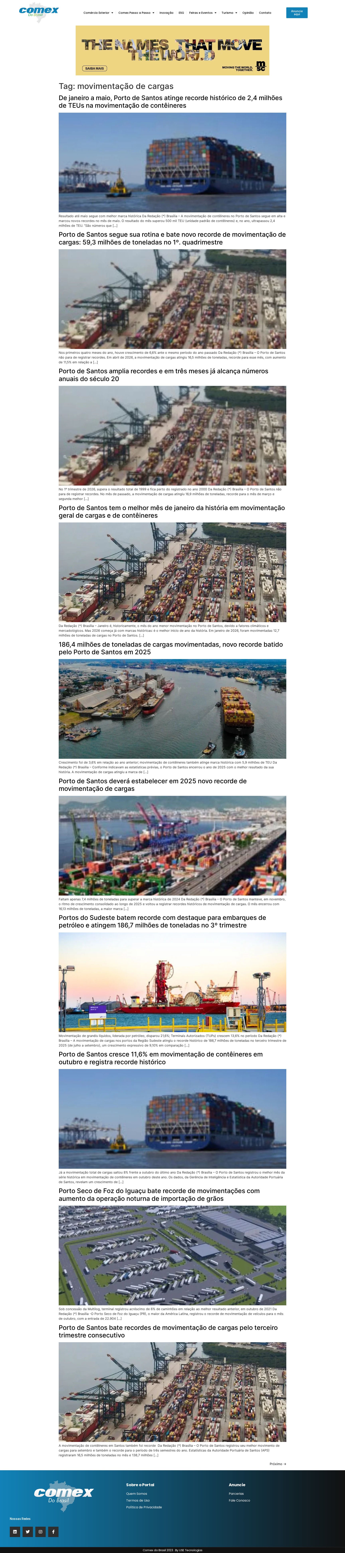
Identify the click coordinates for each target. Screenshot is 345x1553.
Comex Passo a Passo (134, 13)
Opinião (248, 13)
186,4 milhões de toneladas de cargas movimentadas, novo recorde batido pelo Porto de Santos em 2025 (171, 648)
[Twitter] (28, 1532)
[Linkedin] (15, 1532)
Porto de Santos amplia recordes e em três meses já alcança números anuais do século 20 (163, 374)
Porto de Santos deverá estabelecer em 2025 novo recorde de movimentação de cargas (153, 784)
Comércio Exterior (96, 13)
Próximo (278, 1464)
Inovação (166, 13)
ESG (181, 13)
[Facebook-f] (53, 1532)
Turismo (227, 13)
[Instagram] (40, 1532)
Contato (265, 13)
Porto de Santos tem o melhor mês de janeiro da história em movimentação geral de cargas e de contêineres (172, 511)
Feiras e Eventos (201, 13)
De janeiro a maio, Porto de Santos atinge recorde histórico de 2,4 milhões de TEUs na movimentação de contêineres (170, 101)
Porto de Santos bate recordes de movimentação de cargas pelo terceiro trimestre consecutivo (168, 1331)
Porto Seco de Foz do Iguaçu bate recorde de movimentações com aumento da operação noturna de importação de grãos (159, 1194)
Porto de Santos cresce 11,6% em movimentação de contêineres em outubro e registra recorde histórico (161, 1058)
